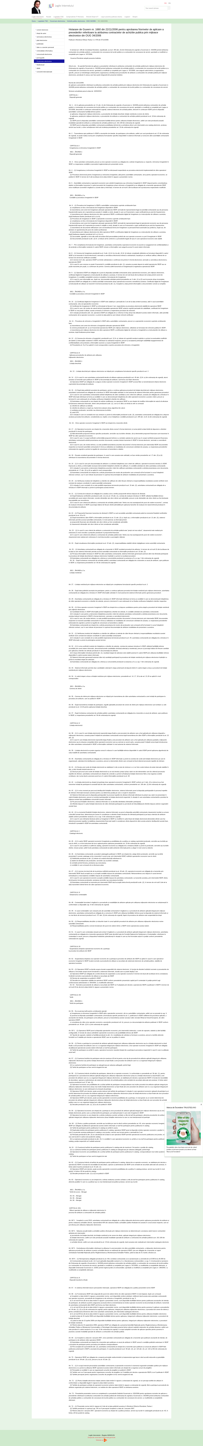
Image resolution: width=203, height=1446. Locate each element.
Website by (100, 1440)
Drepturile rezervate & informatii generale (101, 1437)
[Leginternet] (61, 6)
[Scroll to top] (198, 1441)
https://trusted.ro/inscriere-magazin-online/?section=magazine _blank (184, 1127)
